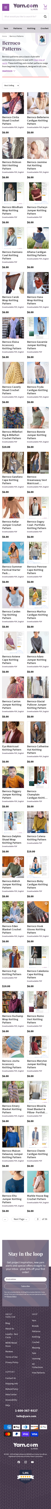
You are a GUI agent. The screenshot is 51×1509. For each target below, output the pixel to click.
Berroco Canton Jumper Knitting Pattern (11, 705)
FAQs (7, 1405)
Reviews (9, 1351)
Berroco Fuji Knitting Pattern (11, 972)
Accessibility (11, 1399)
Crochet (45, 28)
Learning (36, 1358)
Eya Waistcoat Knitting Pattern (11, 748)
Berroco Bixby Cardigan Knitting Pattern (37, 884)
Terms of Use (11, 1356)
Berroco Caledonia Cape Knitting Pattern (38, 974)
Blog (7, 1323)
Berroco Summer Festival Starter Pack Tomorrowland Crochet (12, 570)
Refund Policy (11, 1389)
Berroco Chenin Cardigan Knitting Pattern (37, 1154)
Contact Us (10, 1378)
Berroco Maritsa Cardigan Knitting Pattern (37, 615)
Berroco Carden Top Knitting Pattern (11, 615)
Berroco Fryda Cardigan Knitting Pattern (37, 390)
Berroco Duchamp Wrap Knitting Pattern (12, 1019)
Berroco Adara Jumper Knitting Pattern (36, 660)
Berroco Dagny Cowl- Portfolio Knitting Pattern (36, 525)
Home (4, 36)
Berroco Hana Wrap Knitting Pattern (35, 300)
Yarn (6, 28)
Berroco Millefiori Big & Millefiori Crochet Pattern (12, 435)
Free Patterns (38, 1372)
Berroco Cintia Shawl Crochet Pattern (10, 121)
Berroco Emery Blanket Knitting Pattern (11, 1109)
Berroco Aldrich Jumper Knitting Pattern (11, 884)
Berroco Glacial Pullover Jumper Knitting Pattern (37, 705)
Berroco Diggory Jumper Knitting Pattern (11, 795)
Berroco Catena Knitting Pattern (36, 838)
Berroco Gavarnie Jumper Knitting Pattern (37, 345)
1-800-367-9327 (26, 1410)
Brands (35, 1325)
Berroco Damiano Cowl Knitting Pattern (12, 255)
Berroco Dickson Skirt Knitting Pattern (11, 165)
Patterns (17, 28)
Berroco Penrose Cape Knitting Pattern (37, 570)
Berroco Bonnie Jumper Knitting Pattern (36, 435)
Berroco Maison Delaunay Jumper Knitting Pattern (12, 1154)
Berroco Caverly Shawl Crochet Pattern (11, 390)
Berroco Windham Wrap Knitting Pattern (12, 210)
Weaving (36, 1347)
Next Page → (20, 1219)
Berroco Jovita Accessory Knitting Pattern (11, 1064)
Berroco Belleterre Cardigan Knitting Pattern (38, 121)
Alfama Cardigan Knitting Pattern (36, 253)
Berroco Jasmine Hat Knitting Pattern (37, 165)
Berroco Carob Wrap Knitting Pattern (10, 300)
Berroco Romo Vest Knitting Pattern (35, 1019)
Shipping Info (11, 1383)
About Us (9, 1328)
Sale (34, 1353)
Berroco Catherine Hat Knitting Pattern (38, 750)
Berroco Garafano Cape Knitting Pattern (12, 480)
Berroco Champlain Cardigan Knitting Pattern (37, 795)
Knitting (31, 28)
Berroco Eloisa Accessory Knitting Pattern (11, 345)
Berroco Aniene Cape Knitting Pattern (11, 660)
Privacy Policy (11, 1296)
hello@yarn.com (26, 1416)
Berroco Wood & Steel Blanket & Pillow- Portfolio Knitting (36, 1109)
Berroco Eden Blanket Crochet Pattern (11, 929)
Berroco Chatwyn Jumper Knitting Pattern (37, 210)
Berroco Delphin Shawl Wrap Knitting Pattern (11, 840)
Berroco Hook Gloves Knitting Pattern (36, 929)
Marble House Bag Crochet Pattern (37, 1197)
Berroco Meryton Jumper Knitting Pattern (37, 1064)
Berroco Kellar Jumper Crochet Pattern (11, 525)
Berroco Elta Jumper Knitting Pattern (11, 1199)
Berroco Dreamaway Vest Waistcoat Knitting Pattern (37, 480)
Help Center (11, 1394)
